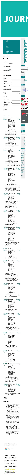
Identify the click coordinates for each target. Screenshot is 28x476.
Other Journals (25, 145)
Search (7, 45)
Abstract (5, 81)
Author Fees (25, 44)
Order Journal (25, 58)
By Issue (24, 141)
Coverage (5, 104)
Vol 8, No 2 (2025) (5, 118)
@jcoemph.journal (13, 471)
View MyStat (22, 175)
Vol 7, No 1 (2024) (5, 333)
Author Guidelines (25, 43)
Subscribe (25, 127)
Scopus (25, 81)
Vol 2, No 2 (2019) (5, 149)
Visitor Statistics (25, 60)
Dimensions (25, 80)
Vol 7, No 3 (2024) (5, 138)
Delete (10, 70)
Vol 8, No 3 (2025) (5, 261)
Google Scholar (25, 79)
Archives (7, 47)
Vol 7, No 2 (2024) (5, 194)
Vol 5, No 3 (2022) (5, 351)
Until (4, 93)
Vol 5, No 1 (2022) (5, 364)
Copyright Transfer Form (25, 62)
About (7, 41)
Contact (7, 53)
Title (4, 80)
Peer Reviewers (25, 57)
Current (7, 46)
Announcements (8, 48)
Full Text (5, 83)
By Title (24, 144)
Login (7, 42)
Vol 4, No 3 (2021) (5, 385)
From (4, 92)
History (7, 52)
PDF (19, 119)
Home (7, 40)
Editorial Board (25, 55)
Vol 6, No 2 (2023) (5, 211)
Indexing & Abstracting (9, 51)
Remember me (25, 71)
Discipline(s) (6, 99)
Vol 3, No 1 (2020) (5, 284)
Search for (5, 62)
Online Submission (25, 46)
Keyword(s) (6, 70)
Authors (5, 78)
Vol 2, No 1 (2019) (5, 300)
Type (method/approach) (7, 102)
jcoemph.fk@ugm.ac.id (10, 469)
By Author (25, 142)
